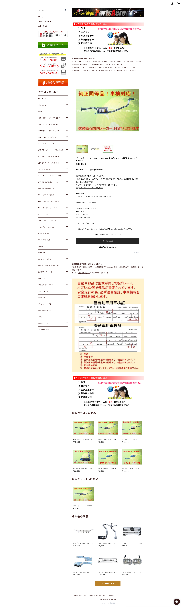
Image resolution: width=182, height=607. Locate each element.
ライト (40, 111)
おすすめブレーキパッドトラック (48, 131)
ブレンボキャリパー (44, 330)
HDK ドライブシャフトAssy (47, 208)
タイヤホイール (43, 298)
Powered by (105, 603)
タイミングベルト (43, 233)
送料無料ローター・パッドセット (48, 163)
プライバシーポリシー (80, 595)
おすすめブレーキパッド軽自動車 (49, 118)
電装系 (40, 246)
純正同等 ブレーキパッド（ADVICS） (50, 150)
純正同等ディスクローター (47, 144)
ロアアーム (42, 278)
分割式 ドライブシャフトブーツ (49, 265)
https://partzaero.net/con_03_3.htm (89, 188)
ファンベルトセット (44, 240)
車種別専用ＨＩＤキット (46, 285)
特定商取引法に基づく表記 (97, 595)
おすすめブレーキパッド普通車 (48, 124)
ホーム (40, 17)
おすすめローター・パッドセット (48, 137)
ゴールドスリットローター (46, 169)
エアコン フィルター (45, 259)
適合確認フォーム (84, 273)
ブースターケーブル (44, 304)
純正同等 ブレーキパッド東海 (48, 156)
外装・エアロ (42, 105)
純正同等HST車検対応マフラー (49, 182)
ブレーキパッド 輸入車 (46, 195)
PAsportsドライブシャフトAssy (48, 201)
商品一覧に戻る (108, 583)
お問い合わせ (43, 26)
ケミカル (41, 317)
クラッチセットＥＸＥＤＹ (46, 227)
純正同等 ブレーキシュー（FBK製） (50, 176)
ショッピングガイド (44, 21)
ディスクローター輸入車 (46, 188)
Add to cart (108, 241)
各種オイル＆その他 (44, 310)
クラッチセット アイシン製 (47, 221)
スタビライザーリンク (45, 272)
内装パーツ (42, 99)
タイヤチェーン (43, 291)
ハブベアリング (43, 323)
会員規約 (111, 595)
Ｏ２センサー (42, 253)
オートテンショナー (44, 214)
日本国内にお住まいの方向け (107, 247)
